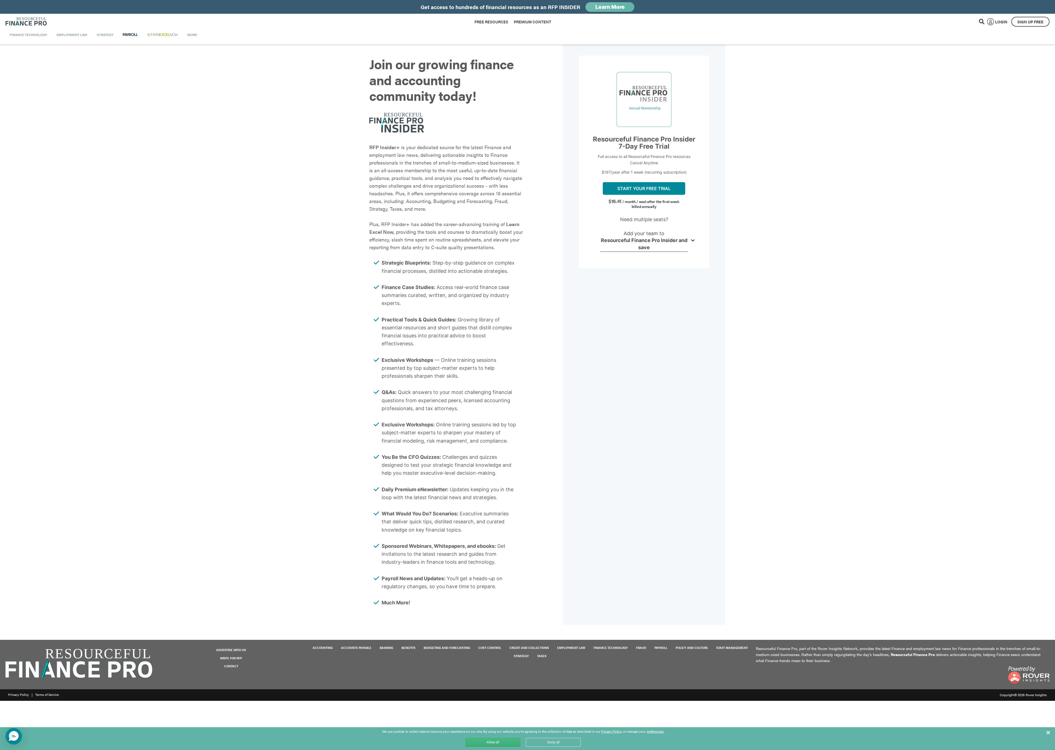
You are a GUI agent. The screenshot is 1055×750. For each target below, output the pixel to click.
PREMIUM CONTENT (532, 21)
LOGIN (1001, 21)
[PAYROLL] (130, 35)
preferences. (655, 731)
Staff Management (732, 648)
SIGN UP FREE (1030, 21)
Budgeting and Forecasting (447, 648)
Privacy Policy (18, 694)
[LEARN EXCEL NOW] (163, 35)
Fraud (641, 648)
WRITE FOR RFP (231, 658)
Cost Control (489, 648)
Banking (386, 648)
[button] (13, 736)
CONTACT (231, 666)
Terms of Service (47, 694)
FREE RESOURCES (491, 21)
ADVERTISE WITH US (231, 650)
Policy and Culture (692, 648)
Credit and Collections (529, 648)
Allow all (493, 742)
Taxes (541, 656)
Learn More (610, 7)
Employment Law (571, 648)
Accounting (323, 648)
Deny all (553, 742)
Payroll (660, 648)
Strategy (521, 656)
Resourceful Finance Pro (26, 21)
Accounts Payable (356, 648)
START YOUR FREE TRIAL (644, 188)
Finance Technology (610, 648)
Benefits (408, 648)
